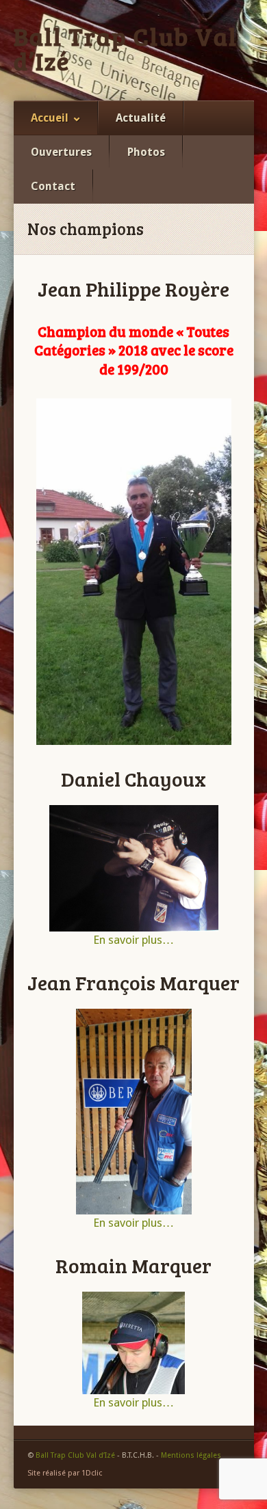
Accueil (49, 117)
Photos (146, 152)
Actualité (141, 117)
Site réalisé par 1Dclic (64, 1473)
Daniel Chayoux (133, 778)
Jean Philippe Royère (133, 288)
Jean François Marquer (133, 982)
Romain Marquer (133, 1265)
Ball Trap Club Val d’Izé (126, 48)
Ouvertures (61, 152)
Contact (53, 186)
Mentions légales (191, 1455)
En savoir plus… (133, 940)
